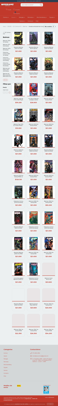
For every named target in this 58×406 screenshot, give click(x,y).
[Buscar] (41, 5)
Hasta (7, 89)
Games (22, 21)
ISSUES (9, 26)
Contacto (30, 21)
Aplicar (9, 92)
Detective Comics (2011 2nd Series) (6, 59)
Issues (13, 17)
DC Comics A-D (17, 26)
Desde (4, 89)
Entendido (50, 404)
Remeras (30, 17)
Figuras (51, 17)
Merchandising (41, 17)
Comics (5, 17)
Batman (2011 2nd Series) (6, 45)
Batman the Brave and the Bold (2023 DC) (7, 75)
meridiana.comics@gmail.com (40, 356)
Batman (25, 26)
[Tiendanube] (49, 397)
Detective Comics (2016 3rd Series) (6, 64)
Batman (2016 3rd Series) (6, 49)
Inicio (4, 26)
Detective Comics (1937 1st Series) (6, 54)
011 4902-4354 (36, 353)
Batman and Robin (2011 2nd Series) (6, 70)
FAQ (37, 21)
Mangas (21, 17)
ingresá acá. (28, 398)
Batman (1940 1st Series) (6, 41)
